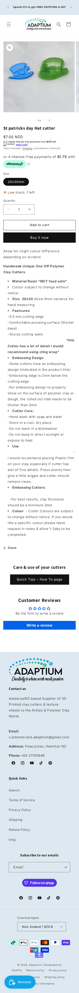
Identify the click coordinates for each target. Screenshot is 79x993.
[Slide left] (30, 120)
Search (14, 790)
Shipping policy (54, 977)
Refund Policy (19, 830)
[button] (9, 24)
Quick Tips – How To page (40, 579)
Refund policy (35, 970)
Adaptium (35, 964)
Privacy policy (58, 970)
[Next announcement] (71, 7)
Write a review (39, 625)
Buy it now (39, 237)
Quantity (9, 200)
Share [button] (12, 548)
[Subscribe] (65, 867)
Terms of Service (22, 800)
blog (12, 839)
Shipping (27, 148)
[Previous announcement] (8, 7)
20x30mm (16, 182)
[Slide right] (49, 120)
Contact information (42, 983)
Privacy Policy (20, 810)
